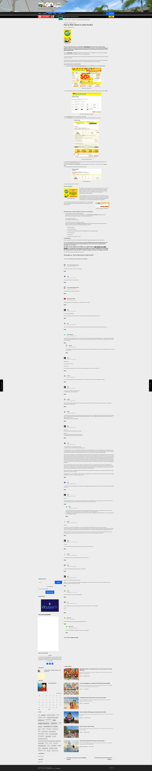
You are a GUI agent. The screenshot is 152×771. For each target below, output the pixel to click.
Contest (54, 723)
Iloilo (39, 731)
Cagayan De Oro (48, 719)
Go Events (50, 13)
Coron (60, 722)
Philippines (41, 743)
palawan (54, 736)
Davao (40, 726)
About (55, 13)
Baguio (58, 714)
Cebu (54, 720)
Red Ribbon (53, 745)
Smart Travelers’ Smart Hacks (87, 726)
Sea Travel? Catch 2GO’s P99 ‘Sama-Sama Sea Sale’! (92, 740)
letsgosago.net (41, 736)
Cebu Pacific (43, 724)
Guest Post (81, 717)
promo (50, 743)
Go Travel (45, 13)
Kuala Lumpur (41, 733)
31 (56, 707)
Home (40, 13)
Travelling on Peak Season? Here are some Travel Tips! (93, 697)
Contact (60, 13)
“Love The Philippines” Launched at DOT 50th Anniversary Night (95, 683)
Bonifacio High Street (52, 717)
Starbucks (40, 750)
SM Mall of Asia (53, 748)
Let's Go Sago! (53, 734)
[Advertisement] (41, 676)
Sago (68, 276)
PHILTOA (46, 743)
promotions (55, 743)
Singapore (45, 748)
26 (39, 707)
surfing (48, 750)
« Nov (39, 709)
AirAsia (43, 715)
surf (44, 750)
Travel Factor (55, 750)
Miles (70, 506)
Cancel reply (76, 637)
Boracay (41, 720)
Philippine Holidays (42, 738)
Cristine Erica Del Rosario (84, 746)
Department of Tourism (51, 726)
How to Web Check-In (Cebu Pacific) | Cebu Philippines (77, 258)
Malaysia (48, 736)
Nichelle (70, 345)
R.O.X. (48, 745)
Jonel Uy (65, 27)
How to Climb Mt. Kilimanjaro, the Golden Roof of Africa (93, 712)
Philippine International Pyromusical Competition (49, 741)
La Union (46, 733)
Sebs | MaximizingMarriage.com (73, 265)
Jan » (49, 709)
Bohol (45, 717)
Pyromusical (42, 746)
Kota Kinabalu (52, 731)
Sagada (59, 745)
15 (49, 702)
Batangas (40, 717)
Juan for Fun (45, 731)
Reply (65, 271)
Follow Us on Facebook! (45, 614)
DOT (39, 729)
